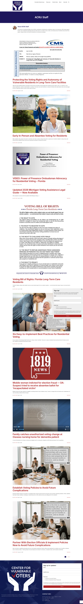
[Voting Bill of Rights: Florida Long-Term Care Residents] (41, 239)
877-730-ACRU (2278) (49, 597)
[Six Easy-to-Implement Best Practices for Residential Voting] (41, 312)
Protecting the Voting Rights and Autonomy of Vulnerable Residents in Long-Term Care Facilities (39, 81)
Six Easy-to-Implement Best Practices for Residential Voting (41, 335)
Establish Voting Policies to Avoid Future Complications (34, 489)
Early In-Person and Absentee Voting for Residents (40, 135)
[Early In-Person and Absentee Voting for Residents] (41, 114)
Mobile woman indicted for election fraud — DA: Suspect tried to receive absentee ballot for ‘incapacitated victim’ (38, 385)
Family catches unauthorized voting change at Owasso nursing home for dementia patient (37, 435)
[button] (68, 2)
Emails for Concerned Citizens (50, 578)
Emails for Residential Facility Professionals (53, 579)
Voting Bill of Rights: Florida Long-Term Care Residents (36, 280)
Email (44, 567)
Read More (68, 90)
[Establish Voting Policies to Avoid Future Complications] (41, 466)
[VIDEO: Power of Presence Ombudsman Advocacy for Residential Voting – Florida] (41, 161)
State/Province (56, 300)
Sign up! (62, 586)
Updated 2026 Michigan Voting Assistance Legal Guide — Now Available (39, 191)
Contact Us (47, 599)
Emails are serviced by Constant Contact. (61, 313)
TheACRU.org (46, 600)
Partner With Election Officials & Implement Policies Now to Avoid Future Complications (40, 544)
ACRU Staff (15, 90)
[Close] (81, 289)
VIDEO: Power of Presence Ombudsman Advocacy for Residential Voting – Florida (40, 180)
